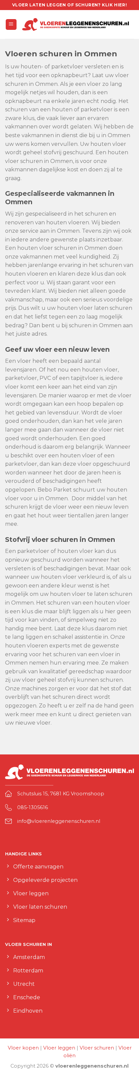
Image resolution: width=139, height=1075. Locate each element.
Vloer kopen (23, 1048)
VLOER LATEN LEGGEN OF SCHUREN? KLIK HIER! (69, 4)
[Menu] (11, 24)
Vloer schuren (97, 1048)
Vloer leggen (59, 1048)
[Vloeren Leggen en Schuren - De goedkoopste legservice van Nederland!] (75, 24)
